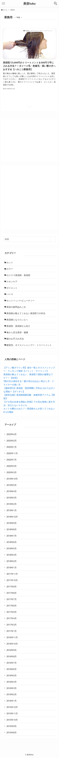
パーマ (10, 294)
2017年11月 (12, 573)
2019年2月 (12, 503)
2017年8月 (12, 592)
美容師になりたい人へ (17, 319)
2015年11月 (12, 713)
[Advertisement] (29, 197)
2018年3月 (12, 554)
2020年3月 (12, 472)
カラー (10, 268)
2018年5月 (12, 548)
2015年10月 (12, 719)
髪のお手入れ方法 (15, 338)
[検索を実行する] (53, 239)
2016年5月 (12, 675)
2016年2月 (12, 694)
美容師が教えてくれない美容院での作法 (26, 313)
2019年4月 (12, 491)
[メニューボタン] (3, 3)
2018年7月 (12, 535)
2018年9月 (12, 522)
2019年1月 (12, 510)
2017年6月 (12, 605)
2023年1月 (12, 446)
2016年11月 (12, 637)
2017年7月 (12, 599)
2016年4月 (12, 681)
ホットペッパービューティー (21, 300)
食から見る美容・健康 (17, 332)
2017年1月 (12, 630)
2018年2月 (12, 561)
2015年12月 (12, 706)
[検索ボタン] (55, 3)
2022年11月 (12, 453)
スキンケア (12, 281)
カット (10, 262)
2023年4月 (12, 434)
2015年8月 (12, 732)
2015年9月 (12, 726)
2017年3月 (12, 624)
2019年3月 (12, 497)
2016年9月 (12, 649)
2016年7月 (12, 662)
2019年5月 (12, 484)
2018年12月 (12, 516)
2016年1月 (12, 700)
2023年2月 (12, 440)
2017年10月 (12, 580)
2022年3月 (12, 465)
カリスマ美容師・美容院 (18, 275)
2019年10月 (12, 478)
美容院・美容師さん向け (18, 325)
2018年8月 (12, 529)
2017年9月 (12, 586)
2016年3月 (12, 688)
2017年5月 (12, 611)
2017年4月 (12, 618)
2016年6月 (12, 669)
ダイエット (12, 287)
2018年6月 (12, 541)
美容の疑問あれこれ (16, 306)
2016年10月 (12, 643)
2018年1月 (12, 567)
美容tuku (29, 3)
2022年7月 (12, 459)
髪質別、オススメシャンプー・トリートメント (29, 344)
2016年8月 (12, 656)
